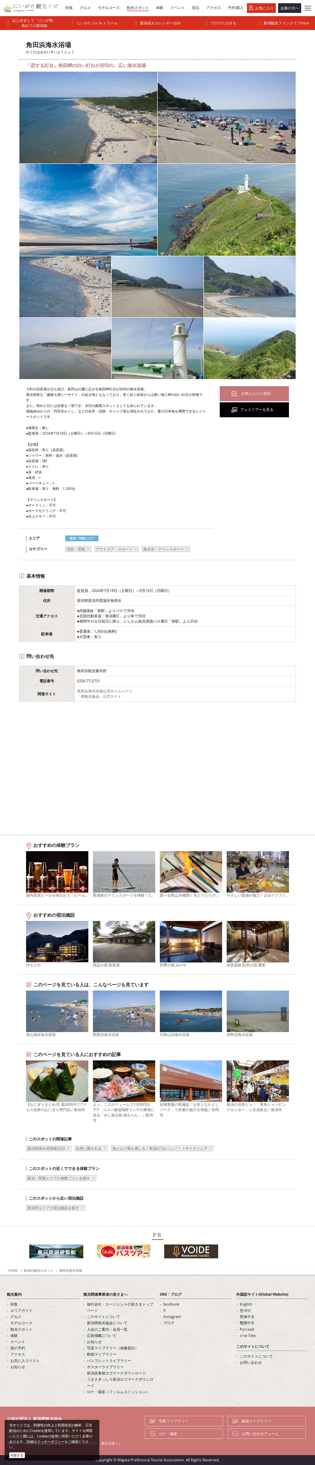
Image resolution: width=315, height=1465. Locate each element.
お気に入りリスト (25, 1360)
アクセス (17, 1354)
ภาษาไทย (248, 1335)
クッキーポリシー (51, 1441)
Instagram (172, 1316)
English (246, 1304)
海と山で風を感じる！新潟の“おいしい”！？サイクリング (159, 1148)
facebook (171, 1304)
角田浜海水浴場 (70, 1270)
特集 (14, 1304)
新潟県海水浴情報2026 (46, 1148)
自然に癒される (89, 1148)
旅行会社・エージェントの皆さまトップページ (120, 1307)
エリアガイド (21, 1310)
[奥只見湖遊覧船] (56, 1252)
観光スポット (21, 1329)
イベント (17, 1341)
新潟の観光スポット (38, 1270)
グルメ (15, 1316)
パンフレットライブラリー (109, 1360)
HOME (13, 1270)
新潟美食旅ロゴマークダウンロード (116, 1373)
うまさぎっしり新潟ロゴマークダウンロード (120, 1382)
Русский (247, 1329)
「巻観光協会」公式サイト (99, 696)
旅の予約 (17, 1347)
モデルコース (21, 1322)
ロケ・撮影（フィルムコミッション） (118, 1391)
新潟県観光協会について (107, 1322)
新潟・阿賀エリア (82, 538)
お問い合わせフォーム (260, 1433)
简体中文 (247, 1316)
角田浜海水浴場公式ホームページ (104, 691)
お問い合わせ (251, 1362)
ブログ (168, 1322)
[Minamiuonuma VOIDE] (191, 1252)
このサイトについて (103, 1316)
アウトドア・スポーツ (114, 549)
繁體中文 (247, 1322)
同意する (17, 1455)
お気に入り (264, 8)
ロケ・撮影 (168, 1433)
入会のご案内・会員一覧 (107, 1329)
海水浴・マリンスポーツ (163, 549)
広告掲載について (101, 1335)
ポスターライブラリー (105, 1366)
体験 (14, 1335)
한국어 (245, 1310)
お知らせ (17, 1366)
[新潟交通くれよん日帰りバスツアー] (124, 1252)
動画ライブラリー (101, 1354)
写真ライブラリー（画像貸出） (113, 1347)
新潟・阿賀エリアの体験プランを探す (58, 1178)
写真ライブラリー (173, 1421)
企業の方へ (289, 8)
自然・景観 (76, 549)
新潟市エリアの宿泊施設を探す (53, 1207)
